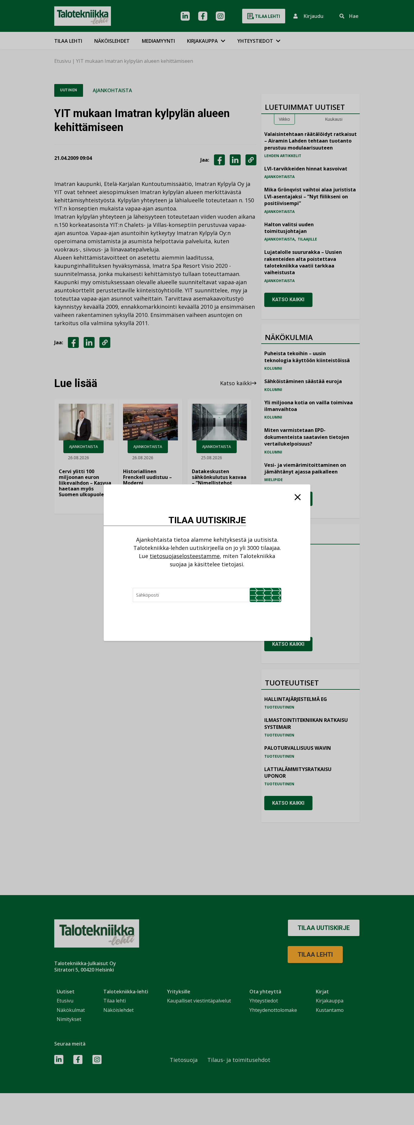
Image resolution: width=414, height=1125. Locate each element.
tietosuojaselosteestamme (185, 556)
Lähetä (265, 595)
